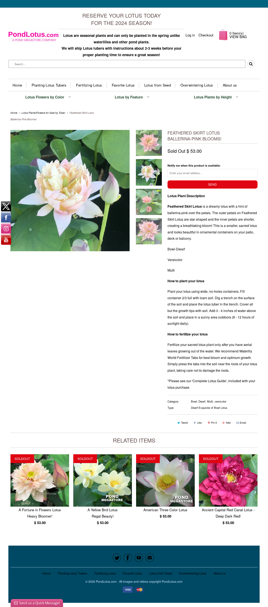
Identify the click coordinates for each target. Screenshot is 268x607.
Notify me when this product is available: (194, 165)
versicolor (220, 401)
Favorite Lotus (123, 85)
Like (199, 422)
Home (17, 85)
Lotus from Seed (157, 85)
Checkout (205, 35)
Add (228, 422)
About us (230, 85)
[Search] (252, 64)
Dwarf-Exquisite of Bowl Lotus (209, 408)
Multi (210, 401)
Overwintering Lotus (196, 85)
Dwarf (201, 401)
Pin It (214, 422)
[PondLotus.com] (33, 35)
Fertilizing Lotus (89, 85)
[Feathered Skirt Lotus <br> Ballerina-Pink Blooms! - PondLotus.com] (70, 190)
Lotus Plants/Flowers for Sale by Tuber (43, 112)
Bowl (194, 401)
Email (243, 422)
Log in (190, 35)
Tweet (184, 422)
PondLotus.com (106, 581)
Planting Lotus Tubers (49, 85)
